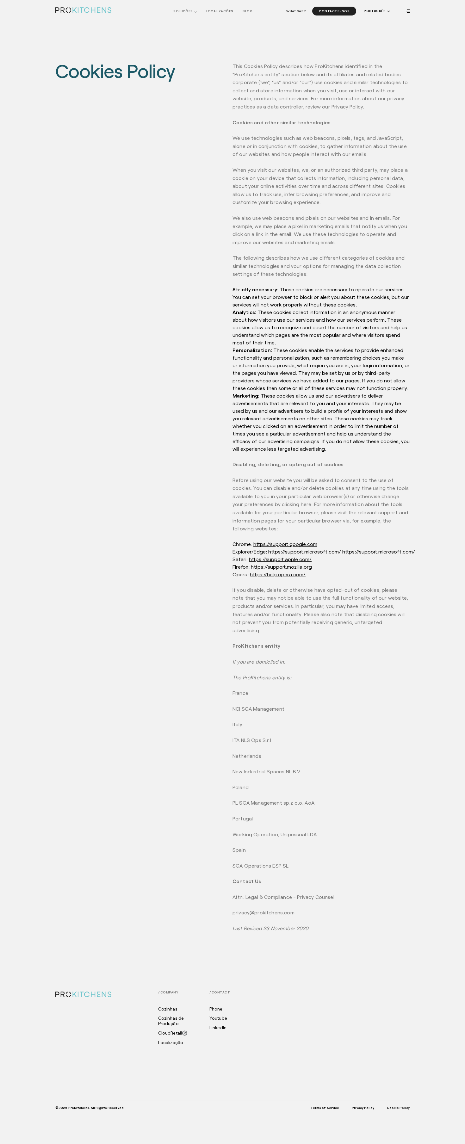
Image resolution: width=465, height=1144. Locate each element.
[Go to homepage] (83, 10)
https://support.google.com (285, 544)
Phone (216, 1008)
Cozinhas (167, 1008)
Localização (170, 1042)
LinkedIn (217, 1027)
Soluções (183, 11)
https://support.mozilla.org (281, 567)
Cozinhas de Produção (171, 1021)
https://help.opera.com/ (278, 574)
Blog (247, 11)
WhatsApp (296, 11)
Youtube (218, 1018)
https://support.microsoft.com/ (304, 551)
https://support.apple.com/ (280, 559)
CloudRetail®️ (173, 1033)
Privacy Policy (347, 106)
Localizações (219, 11)
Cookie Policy (398, 1108)
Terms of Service (325, 1108)
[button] (376, 11)
